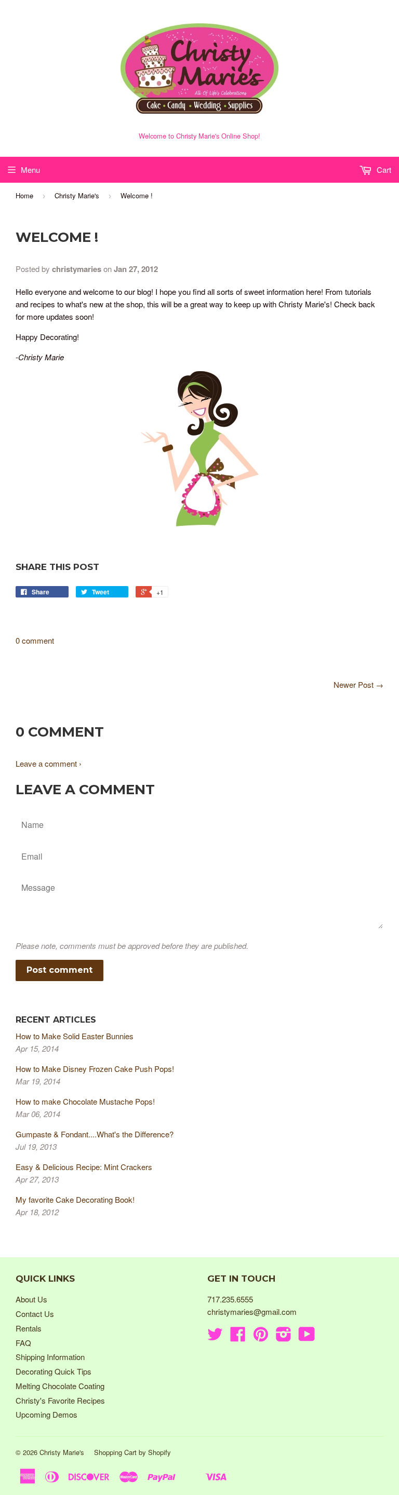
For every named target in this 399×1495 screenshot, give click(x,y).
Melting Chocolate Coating (60, 1385)
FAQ (23, 1342)
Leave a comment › (49, 763)
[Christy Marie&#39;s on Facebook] (238, 1336)
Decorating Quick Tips (53, 1371)
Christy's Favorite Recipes (60, 1400)
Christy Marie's (77, 195)
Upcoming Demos (46, 1414)
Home (24, 195)
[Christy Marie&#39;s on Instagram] (283, 1336)
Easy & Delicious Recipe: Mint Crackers (84, 1166)
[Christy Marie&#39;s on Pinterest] (261, 1336)
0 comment (35, 640)
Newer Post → (358, 684)
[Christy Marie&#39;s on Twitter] (215, 1336)
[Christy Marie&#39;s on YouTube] (307, 1336)
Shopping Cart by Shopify (132, 1452)
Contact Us (35, 1313)
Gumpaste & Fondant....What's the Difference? (95, 1134)
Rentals (29, 1328)
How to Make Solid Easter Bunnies (75, 1035)
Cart (383, 169)
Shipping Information (50, 1356)
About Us (31, 1299)
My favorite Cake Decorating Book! (75, 1199)
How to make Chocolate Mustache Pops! (85, 1101)
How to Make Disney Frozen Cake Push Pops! (95, 1068)
